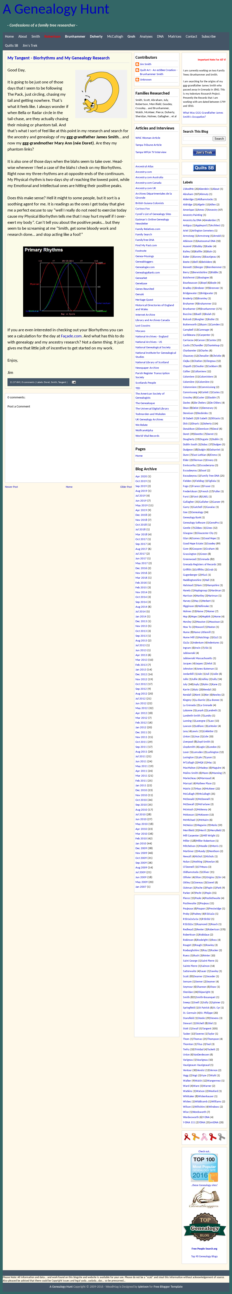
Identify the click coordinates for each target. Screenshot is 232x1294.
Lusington (188, 757)
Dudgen (217, 444)
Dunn (186, 455)
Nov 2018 (141, 520)
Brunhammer (208, 309)
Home (9, 37)
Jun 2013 (141, 650)
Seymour (188, 987)
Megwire (202, 825)
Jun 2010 (141, 819)
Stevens (214, 1018)
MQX (200, 762)
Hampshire (213, 585)
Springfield (189, 1007)
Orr (220, 877)
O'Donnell (188, 867)
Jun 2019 (141, 500)
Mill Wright (209, 835)
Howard (199, 627)
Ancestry (213, 210)
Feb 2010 (141, 838)
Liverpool (188, 742)
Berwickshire (200, 272)
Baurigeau (210, 257)
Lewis (195, 731)
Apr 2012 (141, 713)
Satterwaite (189, 971)
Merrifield (188, 830)
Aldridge (187, 204)
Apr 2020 (141, 476)
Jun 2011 (141, 761)
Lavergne (200, 721)
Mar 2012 (141, 717)
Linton (186, 736)
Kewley (217, 695)
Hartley (200, 596)
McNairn (204, 820)
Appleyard (201, 225)
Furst (186, 496)
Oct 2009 (141, 858)
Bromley (202, 298)
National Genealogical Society (153, 347)
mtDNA (214, 1122)
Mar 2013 (141, 659)
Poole (198, 898)
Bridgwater (207, 293)
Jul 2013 (140, 645)
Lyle (200, 757)
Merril (202, 830)
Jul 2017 (140, 553)
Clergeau (211, 361)
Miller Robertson (205, 841)
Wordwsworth (191, 1117)
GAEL (205, 496)
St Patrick (204, 1007)
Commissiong (208, 387)
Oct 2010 (141, 800)
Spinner (216, 1002)
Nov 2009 (141, 853)
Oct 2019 (141, 481)
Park (218, 888)
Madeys (203, 768)
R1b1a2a (210, 914)
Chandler (198, 345)
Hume (186, 632)
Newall (187, 856)
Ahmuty (204, 194)
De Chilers (215, 403)
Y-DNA (206, 1117)
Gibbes (198, 528)
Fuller (217, 491)
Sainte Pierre (190, 966)
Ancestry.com (143, 172)
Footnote (140, 250)
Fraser (207, 486)
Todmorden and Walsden (150, 414)
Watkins (187, 1091)
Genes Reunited (144, 289)
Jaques (199, 663)
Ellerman (198, 460)
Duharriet (215, 449)
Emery (209, 460)
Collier (186, 371)
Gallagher (188, 502)
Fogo (185, 486)
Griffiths (199, 569)
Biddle (214, 272)
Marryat (187, 783)
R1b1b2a (188, 924)
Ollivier (187, 877)
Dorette (198, 434)
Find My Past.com (146, 245)
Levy (185, 731)
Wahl (213, 1075)
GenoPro (214, 522)
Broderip (188, 298)
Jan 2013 (140, 669)
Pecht (198, 893)
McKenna (202, 809)
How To (187, 627)
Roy (205, 950)
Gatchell (197, 507)
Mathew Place (204, 783)
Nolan (186, 861)
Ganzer (216, 502)
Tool (208, 1044)
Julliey (204, 679)
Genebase (141, 283)
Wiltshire (200, 1107)
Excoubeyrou (190, 476)
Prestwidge (215, 908)
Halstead (188, 585)
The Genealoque (145, 403)
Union (186, 1054)
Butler (211, 319)
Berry (186, 272)
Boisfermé (189, 277)
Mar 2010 (141, 833)
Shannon (201, 987)
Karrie (186, 689)
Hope (194, 616)
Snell (196, 1002)
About (22, 37)
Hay (196, 601)
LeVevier (212, 726)
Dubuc (204, 444)
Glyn (185, 538)
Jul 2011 (140, 756)
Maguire (216, 768)
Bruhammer (204, 303)
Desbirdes (202, 413)
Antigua (187, 225)
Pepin (208, 893)
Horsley (187, 622)
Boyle (213, 283)
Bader (209, 246)
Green (203, 554)
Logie (202, 747)
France (196, 486)
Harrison (187, 596)
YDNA (202, 1122)
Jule (200, 674)
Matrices (174, 37)
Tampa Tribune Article (148, 145)
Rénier (206, 955)
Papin (209, 888)
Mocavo (140, 331)
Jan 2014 (140, 616)
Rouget (187, 945)
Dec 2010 (141, 790)
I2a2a (186, 642)
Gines (209, 528)
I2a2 (215, 637)
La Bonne (214, 700)
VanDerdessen (201, 1054)
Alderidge (188, 199)
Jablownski (189, 653)
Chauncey (188, 356)
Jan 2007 (140, 886)
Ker (207, 695)
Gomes (196, 538)
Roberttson (189, 934)
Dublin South (190, 444)
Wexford (213, 1091)
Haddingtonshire (192, 580)
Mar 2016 (141, 577)
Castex (212, 340)
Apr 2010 (141, 829)
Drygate (204, 439)
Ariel (185, 230)
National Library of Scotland (152, 362)
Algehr (201, 204)
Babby (198, 246)
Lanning (187, 721)
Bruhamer (188, 303)
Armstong (188, 236)
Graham (210, 549)
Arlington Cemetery (203, 230)
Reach (214, 924)
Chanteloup (213, 345)
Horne (217, 616)
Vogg (185, 1075)
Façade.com (71, 336)
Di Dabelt (188, 418)
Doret (47, 382)
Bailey (186, 251)
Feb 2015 (141, 587)
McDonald (188, 799)
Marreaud (205, 778)
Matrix (186, 788)
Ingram (187, 648)
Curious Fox (142, 208)
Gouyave (197, 549)
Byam (204, 324)
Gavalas (210, 507)
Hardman (216, 590)
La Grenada (189, 705)
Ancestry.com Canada (148, 182)
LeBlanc (199, 726)
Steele (201, 1018)
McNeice (188, 825)
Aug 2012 (141, 693)
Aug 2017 (141, 549)
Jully (214, 679)
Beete (186, 262)
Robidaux (204, 934)
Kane (215, 684)
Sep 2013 (141, 635)
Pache (199, 888)
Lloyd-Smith (203, 742)
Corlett (205, 392)
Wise (186, 1112)
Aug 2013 (141, 640)
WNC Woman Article (147, 137)
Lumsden (198, 752)
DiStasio (215, 418)
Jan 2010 (140, 843)
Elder (186, 460)
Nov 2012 (141, 679)
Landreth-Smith (191, 715)
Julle (185, 679)
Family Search (143, 234)
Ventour (187, 1070)
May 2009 (141, 882)
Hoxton (211, 627)
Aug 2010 (141, 809)
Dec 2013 (141, 621)
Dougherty (188, 439)
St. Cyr (216, 1007)
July (185, 684)
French (204, 491)
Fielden (187, 481)
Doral (215, 429)
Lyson (209, 757)
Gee (185, 512)
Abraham (188, 194)
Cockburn (213, 366)
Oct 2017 (141, 539)
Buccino (187, 314)
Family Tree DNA (210, 476)
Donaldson (189, 429)
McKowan (188, 815)
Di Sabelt (202, 418)
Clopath (187, 366)
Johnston (188, 669)
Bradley (187, 288)
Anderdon (210, 220)
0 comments (28, 382)
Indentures (213, 642)
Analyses (146, 37)
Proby (186, 914)
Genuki (139, 294)
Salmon (205, 966)
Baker (186, 257)
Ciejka (186, 361)
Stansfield (188, 1018)
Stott (185, 1028)
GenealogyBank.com (147, 272)
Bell (195, 262)
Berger (199, 267)
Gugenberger (190, 575)
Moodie (203, 846)
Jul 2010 (140, 814)
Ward (186, 1086)
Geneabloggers (144, 261)
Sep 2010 (141, 804)
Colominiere (206, 376)
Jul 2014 (140, 611)
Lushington (213, 752)
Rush (196, 955)
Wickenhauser (206, 1096)
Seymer (211, 981)
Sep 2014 (141, 602)
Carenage (204, 330)
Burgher (199, 319)
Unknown (146, 79)
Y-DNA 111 (189, 1122)
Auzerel (187, 246)
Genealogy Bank (192, 517)
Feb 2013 (141, 664)
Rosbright (202, 940)
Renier (200, 929)
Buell (198, 314)
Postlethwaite (212, 898)
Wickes (187, 1101)
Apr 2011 (141, 771)
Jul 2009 (140, 872)
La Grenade (206, 705)
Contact (191, 37)
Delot (195, 408)
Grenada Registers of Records (199, 564)
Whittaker (188, 1096)
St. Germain (189, 1013)
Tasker (186, 1034)
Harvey (187, 601)
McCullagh (189, 794)
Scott (186, 976)
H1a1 (204, 575)
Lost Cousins (142, 325)
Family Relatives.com (147, 229)
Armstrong (204, 236)
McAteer (210, 788)
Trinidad (199, 1049)
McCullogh (115, 37)
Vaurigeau (202, 1060)
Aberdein (204, 189)
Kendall (187, 695)
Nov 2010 (141, 795)
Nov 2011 (141, 737)
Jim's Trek (30, 46)
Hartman (213, 596)
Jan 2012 (140, 727)
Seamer (198, 976)
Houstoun (214, 622)
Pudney (197, 914)
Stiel (210, 1023)
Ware (196, 1086)
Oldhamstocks (191, 872)
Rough (198, 945)
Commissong (190, 392)
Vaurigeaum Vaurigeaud (196, 1065)
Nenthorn (214, 851)
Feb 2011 (141, 780)
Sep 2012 (141, 688)
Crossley (187, 397)
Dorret (210, 434)
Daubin (212, 397)
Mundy (201, 851)
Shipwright (204, 992)
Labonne (187, 710)
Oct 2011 (141, 742)
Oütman (187, 888)
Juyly (196, 684)
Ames (201, 210)
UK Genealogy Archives (149, 419)
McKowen (203, 815)
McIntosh (188, 809)
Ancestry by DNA (192, 220)
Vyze (203, 1075)
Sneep (186, 1002)
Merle (213, 825)
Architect (215, 225)
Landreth (212, 710)
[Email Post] (73, 382)
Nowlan (210, 861)
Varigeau (188, 1060)
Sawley (214, 971)
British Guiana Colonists (149, 203)
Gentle (187, 528)
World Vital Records (147, 435)
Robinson (188, 940)
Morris (215, 846)
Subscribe (209, 37)
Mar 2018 (141, 534)
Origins (210, 877)
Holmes (187, 611)
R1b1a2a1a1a (190, 919)
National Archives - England (151, 336)
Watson (200, 1091)
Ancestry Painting (192, 215)
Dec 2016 (141, 568)
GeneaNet (141, 278)
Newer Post (11, 487)
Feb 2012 (141, 722)
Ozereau (198, 882)
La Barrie (200, 700)
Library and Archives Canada (152, 320)
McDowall (188, 804)
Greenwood (189, 559)
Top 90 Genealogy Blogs (204, 1256)
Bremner (214, 288)
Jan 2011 (140, 785)
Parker (186, 893)
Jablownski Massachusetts (197, 658)
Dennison (188, 413)
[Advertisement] (153, 965)
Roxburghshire (191, 950)
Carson (201, 340)
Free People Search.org (204, 1249)
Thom (186, 1039)
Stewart (187, 1023)
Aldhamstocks (205, 199)
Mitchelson (189, 846)
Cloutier (199, 366)
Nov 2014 (141, 592)
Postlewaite (189, 903)
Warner (207, 1086)
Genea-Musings (144, 256)
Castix (186, 345)
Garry (186, 507)
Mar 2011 (141, 775)
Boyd (204, 283)
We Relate (141, 425)
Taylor (211, 1034)
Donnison (203, 429)
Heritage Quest (144, 299)
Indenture (198, 642)
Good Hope (210, 538)
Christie (217, 356)
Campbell (188, 330)
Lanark (199, 710)
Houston (200, 622)
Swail (195, 1028)
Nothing (197, 861)
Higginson (188, 606)
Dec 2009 (141, 848)
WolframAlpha (144, 430)
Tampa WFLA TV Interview (150, 152)
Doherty (207, 423)
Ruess (186, 955)
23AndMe (188, 189)
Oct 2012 (141, 684)
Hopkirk (206, 616)
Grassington (189, 554)
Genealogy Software (194, 522)
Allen (213, 204)
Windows (214, 1107)
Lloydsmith (189, 747)
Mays (198, 788)
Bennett (187, 267)
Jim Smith (145, 64)
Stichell (200, 1023)
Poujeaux (188, 908)
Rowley (210, 945)
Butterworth (190, 324)
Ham (199, 585)
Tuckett (211, 1049)
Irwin (198, 648)
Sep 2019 (141, 486)
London (213, 747)
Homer (211, 611)
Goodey (211, 543)
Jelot (209, 663)
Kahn (205, 684)
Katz (195, 689)
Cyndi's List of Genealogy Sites (153, 214)
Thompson (213, 1039)
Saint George (190, 961)
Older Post (126, 487)
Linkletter (208, 731)
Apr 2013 (141, 655)
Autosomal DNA (206, 241)
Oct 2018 (141, 524)
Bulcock (187, 319)
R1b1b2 (206, 919)
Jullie (195, 679)
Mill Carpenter (191, 835)
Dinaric (195, 423)
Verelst (201, 1070)
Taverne (199, 1034)
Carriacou (188, 340)
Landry (207, 715)
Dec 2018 (141, 515)
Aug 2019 (141, 491)
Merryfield (215, 830)
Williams (216, 1101)
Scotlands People (145, 382)
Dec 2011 (141, 732)
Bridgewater (190, 293)
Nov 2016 (141, 573)
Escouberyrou (207, 465)
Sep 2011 (141, 747)
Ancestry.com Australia (149, 177)
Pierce (186, 898)
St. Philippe (206, 1013)
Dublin (215, 439)
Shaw (213, 987)
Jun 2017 (141, 558)
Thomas (197, 1039)
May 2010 (141, 824)
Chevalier (204, 356)
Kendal (207, 689)
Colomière (188, 382)
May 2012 (141, 708)
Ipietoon (143, 1287)
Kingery (187, 700)
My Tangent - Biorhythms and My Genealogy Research (58, 58)
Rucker (214, 950)
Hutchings (203, 637)
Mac (209, 762)
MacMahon (189, 768)
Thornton (188, 1044)
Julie (215, 674)
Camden (215, 324)
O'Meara (203, 867)
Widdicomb (201, 1101)
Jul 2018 (140, 529)
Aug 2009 (141, 867)
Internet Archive (145, 314)
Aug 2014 (141, 606)
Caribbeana (189, 335)
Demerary (207, 408)
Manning (217, 773)
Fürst (195, 496)
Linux (196, 736)
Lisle (205, 736)
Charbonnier (189, 350)
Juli (207, 674)
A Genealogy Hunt (56, 10)
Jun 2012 (141, 703)
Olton (198, 877)
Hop (185, 616)
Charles (204, 350)
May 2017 (141, 563)
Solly (205, 1002)
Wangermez (214, 1081)
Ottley (186, 882)
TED (137, 388)
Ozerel (210, 882)
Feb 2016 (141, 582)
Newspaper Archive (147, 367)
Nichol (198, 856)
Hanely (187, 590)
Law (211, 721)
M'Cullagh (188, 762)
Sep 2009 (141, 862)
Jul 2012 (140, 698)
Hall (207, 580)
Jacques (187, 663)
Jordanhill (188, 674)
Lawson (187, 726)
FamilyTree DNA (144, 240)
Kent (197, 695)
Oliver (206, 872)
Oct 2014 (141, 597)
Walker (187, 1081)
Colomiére (204, 382)
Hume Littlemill (202, 632)
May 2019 (141, 505)
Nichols (210, 856)
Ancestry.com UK (145, 188)
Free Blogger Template (168, 1287)
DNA (160, 37)
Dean (186, 408)
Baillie (198, 251)
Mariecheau (189, 778)
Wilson (187, 1107)
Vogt (194, 1075)
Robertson (213, 929)
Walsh (198, 1081)
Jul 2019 (140, 495)
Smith (35, 37)
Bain (209, 251)
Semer (199, 981)
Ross (214, 940)
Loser (186, 752)
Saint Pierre (207, 961)
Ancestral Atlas (144, 166)
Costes (216, 392)
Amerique (188, 210)
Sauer (203, 971)
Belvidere (207, 262)
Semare (187, 981)
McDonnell (204, 799)
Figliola (212, 481)
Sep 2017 (141, 544)
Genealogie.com (145, 267)
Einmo (213, 455)
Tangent (62, 382)
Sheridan (188, 992)
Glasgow (188, 533)
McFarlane (204, 804)
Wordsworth (199, 1112)
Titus (199, 1044)
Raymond (202, 924)
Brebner (199, 288)
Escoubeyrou (190, 470)
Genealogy (197, 512)
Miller (186, 841)
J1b (206, 648)
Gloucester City (205, 533)
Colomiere (188, 376)
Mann (205, 773)
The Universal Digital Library (152, 408)
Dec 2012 (141, 674)
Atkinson (188, 241)
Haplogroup (200, 590)
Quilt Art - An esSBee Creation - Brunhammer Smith (158, 72)
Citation (197, 361)
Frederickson (190, 491)
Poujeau (204, 903)
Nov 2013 (141, 626)
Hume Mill (189, 637)
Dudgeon (188, 449)
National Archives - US (148, 342)
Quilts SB (11, 46)
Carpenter (204, 335)
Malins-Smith (190, 773)
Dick (185, 423)
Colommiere (190, 387)
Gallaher (204, 502)
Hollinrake (203, 606)
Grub (210, 569)
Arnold (217, 236)
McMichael (189, 820)
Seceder (210, 976)
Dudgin (202, 449)
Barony (197, 257)
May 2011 (141, 766)
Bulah (208, 314)
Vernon (214, 1070)
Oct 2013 (141, 631)
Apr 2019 (141, 510)
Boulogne (203, 277)
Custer (200, 397)
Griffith (187, 569)
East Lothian (199, 455)
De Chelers (200, 403)
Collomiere (200, 371)
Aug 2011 (141, 751)
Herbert (206, 601)
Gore (185, 549)
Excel (203, 470)
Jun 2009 (141, 877)
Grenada (204, 559)
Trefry (186, 1049)
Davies (186, 403)
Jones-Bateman (205, 669)
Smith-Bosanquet (205, 997)
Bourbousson (190, 283)
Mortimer (188, 851)
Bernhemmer (214, 267)
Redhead (188, 929)
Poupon (201, 908)
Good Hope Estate (193, 543)
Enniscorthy (189, 465)
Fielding (199, 481)
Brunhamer (189, 309)
